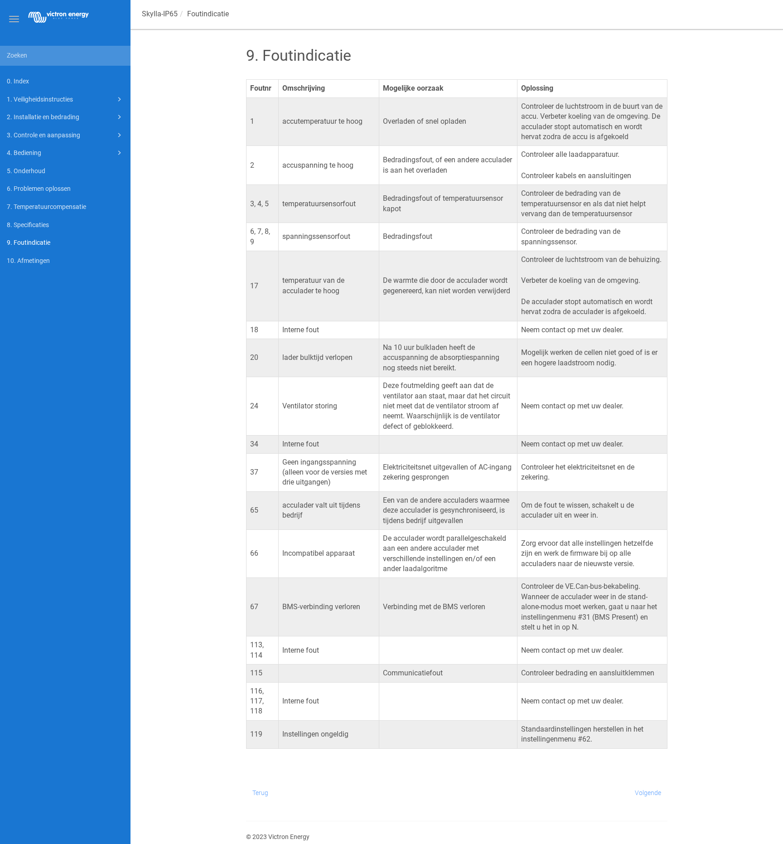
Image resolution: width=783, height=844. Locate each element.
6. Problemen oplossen (39, 188)
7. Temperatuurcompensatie (46, 206)
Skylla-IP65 (160, 14)
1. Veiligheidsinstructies (40, 99)
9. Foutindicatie (28, 242)
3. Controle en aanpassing (43, 135)
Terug (260, 792)
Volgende (648, 792)
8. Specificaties (28, 224)
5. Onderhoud (26, 171)
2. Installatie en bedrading (43, 117)
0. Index (18, 81)
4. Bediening (24, 152)
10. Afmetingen (28, 260)
